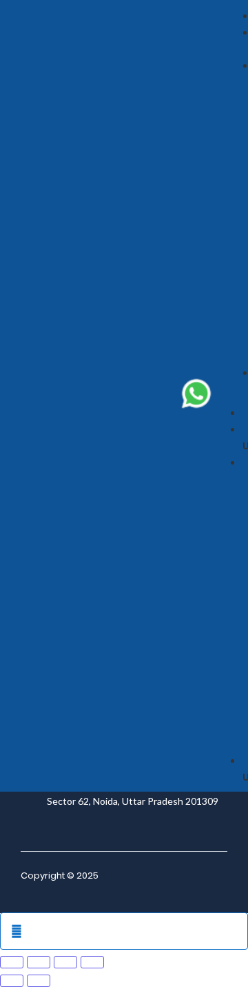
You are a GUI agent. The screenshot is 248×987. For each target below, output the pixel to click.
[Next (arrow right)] (38, 981)
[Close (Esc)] (92, 962)
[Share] (65, 962)
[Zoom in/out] (11, 962)
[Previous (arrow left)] (11, 981)
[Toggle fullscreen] (38, 962)
